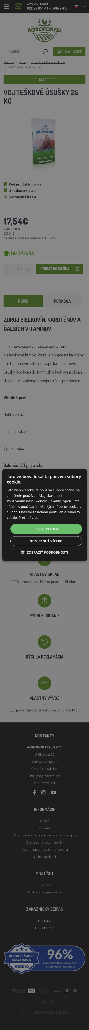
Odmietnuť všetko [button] (46, 541)
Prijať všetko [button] (46, 528)
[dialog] (44, 515)
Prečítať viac (28, 517)
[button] (44, 552)
